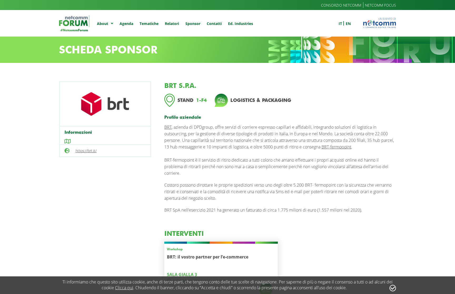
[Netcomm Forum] (74, 23)
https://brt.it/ (86, 150)
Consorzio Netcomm (341, 5)
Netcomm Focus (380, 5)
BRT (168, 127)
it (340, 23)
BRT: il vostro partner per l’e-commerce (207, 257)
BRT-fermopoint (336, 147)
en (348, 23)
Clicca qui (124, 288)
